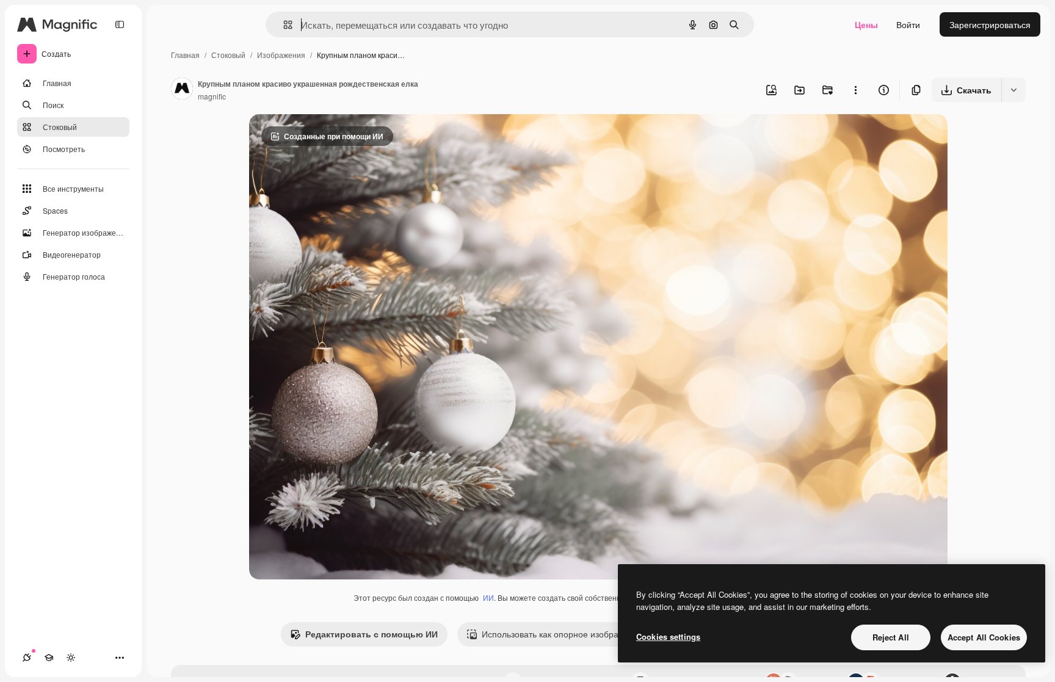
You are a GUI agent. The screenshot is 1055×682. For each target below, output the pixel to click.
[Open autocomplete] (283, 24)
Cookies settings (668, 636)
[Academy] (49, 657)
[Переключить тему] (71, 657)
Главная (185, 54)
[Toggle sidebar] (119, 24)
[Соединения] (27, 657)
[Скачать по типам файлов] (1013, 90)
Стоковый (228, 54)
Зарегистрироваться (990, 24)
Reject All (890, 637)
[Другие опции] (855, 90)
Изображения (281, 54)
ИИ (488, 597)
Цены (866, 24)
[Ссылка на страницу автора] (182, 90)
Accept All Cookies (984, 637)
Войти (908, 24)
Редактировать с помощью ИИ (371, 634)
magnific (212, 96)
